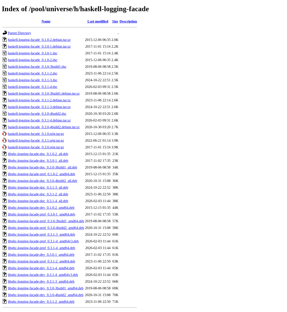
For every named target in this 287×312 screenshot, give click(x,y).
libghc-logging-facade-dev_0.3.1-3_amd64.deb (41, 281)
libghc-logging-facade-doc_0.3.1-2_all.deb (38, 194)
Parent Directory (19, 33)
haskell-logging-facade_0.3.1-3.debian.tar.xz (39, 107)
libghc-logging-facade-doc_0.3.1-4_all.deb (38, 201)
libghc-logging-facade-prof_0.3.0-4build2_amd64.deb (46, 228)
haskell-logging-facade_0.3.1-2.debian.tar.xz (39, 100)
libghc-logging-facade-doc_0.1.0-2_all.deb (38, 154)
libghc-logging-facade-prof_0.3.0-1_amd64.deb (41, 214)
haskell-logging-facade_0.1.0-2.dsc (32, 60)
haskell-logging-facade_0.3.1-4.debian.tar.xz (39, 120)
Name (45, 21)
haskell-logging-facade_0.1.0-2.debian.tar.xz (39, 40)
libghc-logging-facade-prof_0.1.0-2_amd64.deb (41, 174)
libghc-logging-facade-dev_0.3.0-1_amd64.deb (41, 254)
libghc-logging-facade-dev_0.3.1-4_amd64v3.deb (43, 275)
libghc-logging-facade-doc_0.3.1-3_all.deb (38, 187)
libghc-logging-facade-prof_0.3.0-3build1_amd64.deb (46, 221)
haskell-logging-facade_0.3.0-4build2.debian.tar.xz (44, 127)
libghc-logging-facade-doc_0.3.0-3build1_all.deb (42, 167)
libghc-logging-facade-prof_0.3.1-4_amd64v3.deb (43, 241)
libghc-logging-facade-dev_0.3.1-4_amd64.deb (41, 268)
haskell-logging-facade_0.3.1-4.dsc (32, 87)
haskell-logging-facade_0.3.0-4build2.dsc (37, 113)
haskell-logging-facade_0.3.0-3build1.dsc (37, 66)
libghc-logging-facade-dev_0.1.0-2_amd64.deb (41, 207)
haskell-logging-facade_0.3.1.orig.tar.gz (36, 140)
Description (128, 21)
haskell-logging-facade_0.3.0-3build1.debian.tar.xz (44, 93)
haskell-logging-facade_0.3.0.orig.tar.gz (36, 147)
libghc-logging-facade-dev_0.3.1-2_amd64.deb (41, 301)
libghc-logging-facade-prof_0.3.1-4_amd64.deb (41, 248)
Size (115, 21)
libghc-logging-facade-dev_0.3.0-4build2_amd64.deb (45, 295)
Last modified (97, 21)
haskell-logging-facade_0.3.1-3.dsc (32, 80)
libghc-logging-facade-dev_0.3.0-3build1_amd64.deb (45, 288)
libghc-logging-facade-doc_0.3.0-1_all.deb (38, 160)
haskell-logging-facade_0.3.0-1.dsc (32, 53)
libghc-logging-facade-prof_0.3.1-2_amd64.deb (41, 261)
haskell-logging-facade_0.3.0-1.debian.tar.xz (39, 46)
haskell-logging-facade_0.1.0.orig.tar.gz (36, 134)
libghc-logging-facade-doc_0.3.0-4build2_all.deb (42, 181)
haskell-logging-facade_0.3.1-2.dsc (32, 73)
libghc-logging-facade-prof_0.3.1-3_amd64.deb (41, 234)
